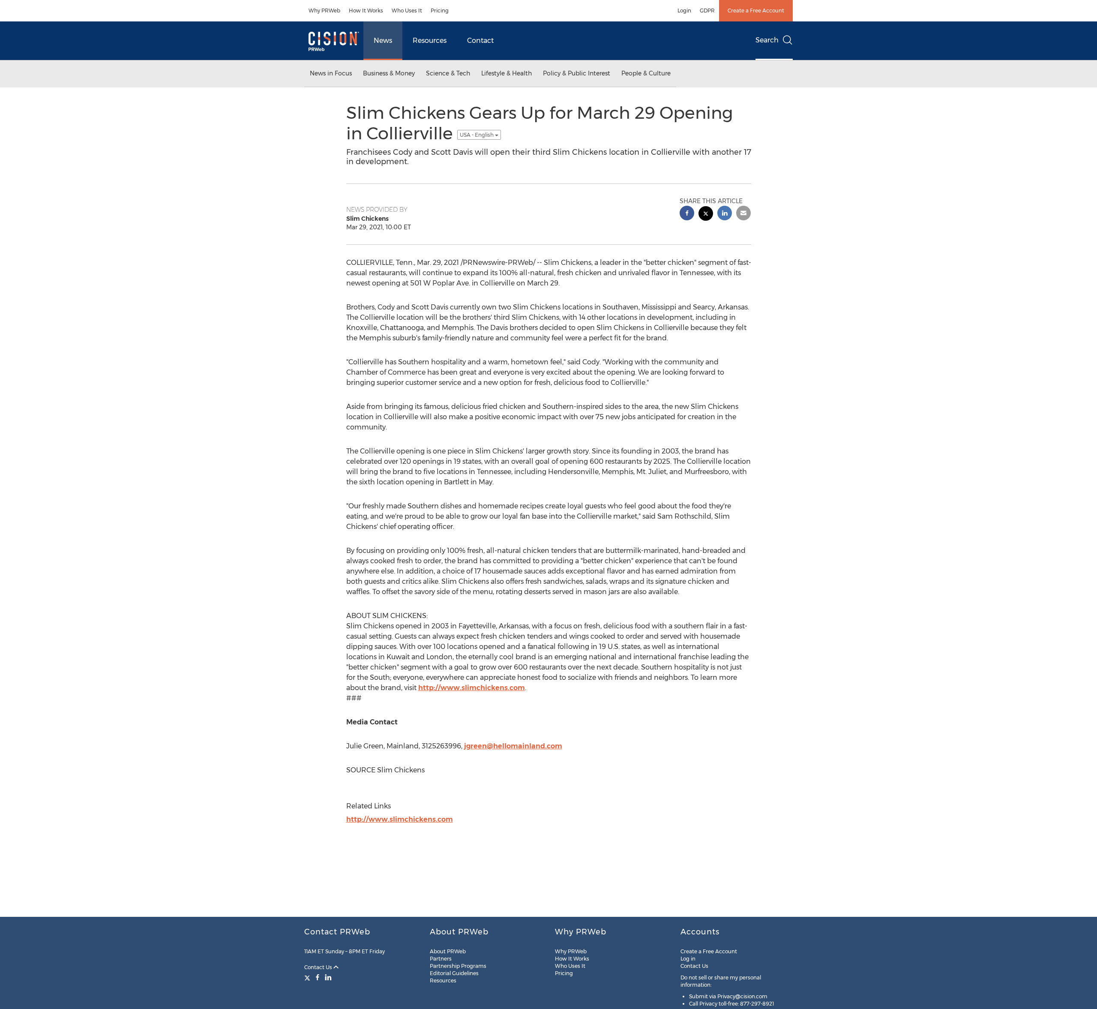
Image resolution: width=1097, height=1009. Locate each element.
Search (767, 40)
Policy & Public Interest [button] (576, 73)
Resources (430, 40)
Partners (441, 958)
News (383, 40)
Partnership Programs (458, 966)
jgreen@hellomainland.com (513, 746)
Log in (687, 958)
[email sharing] (743, 214)
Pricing (440, 10)
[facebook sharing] (687, 214)
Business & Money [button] (389, 73)
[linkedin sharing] (724, 214)
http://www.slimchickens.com (471, 688)
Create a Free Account (756, 10)
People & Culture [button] (646, 73)
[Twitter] (308, 977)
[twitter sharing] (705, 214)
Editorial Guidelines (454, 973)
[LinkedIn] (328, 977)
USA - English (477, 135)
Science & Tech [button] (448, 73)
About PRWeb (448, 951)
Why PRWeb (324, 10)
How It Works (366, 10)
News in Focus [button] (331, 73)
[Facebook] (317, 977)
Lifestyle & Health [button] (506, 73)
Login (684, 10)
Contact (480, 40)
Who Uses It (407, 10)
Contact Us (318, 967)
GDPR (707, 10)
